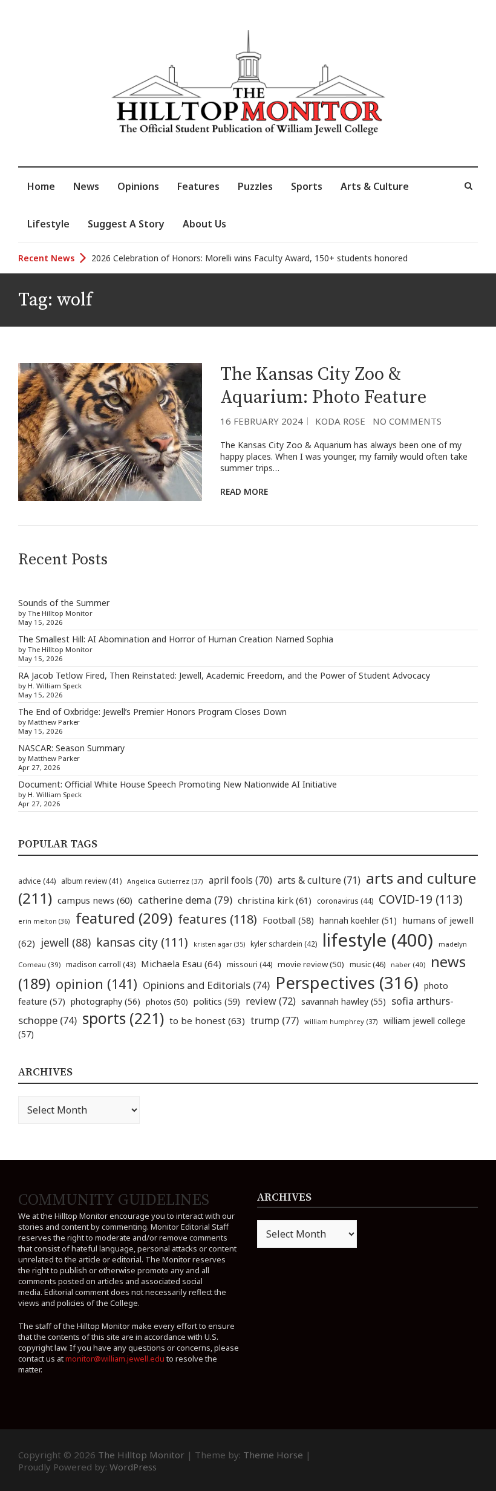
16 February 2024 (261, 421)
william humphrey (341, 1021)
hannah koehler (358, 920)
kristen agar (219, 944)
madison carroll (100, 964)
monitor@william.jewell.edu (115, 1358)
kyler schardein (283, 943)
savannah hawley (343, 1001)
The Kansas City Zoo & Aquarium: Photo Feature (323, 386)
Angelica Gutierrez (165, 881)
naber (408, 964)
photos (167, 1001)
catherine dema (185, 900)
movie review (311, 964)
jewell (66, 942)
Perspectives (347, 982)
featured (124, 918)
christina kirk (275, 900)
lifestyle (377, 940)
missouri (249, 964)
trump (274, 1020)
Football (288, 920)
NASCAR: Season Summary (71, 748)
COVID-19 (421, 899)
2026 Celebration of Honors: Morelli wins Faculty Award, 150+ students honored (249, 258)
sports (123, 1018)
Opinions (138, 186)
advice (37, 881)
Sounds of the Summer (63, 602)
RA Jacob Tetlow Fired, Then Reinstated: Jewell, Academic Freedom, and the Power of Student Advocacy (224, 675)
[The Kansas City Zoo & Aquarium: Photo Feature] (110, 432)
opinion (96, 984)
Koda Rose (340, 421)
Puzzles (255, 186)
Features (198, 186)
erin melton (44, 920)
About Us (204, 223)
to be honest (207, 1020)
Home (41, 186)
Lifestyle (48, 223)
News (86, 186)
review (271, 1001)
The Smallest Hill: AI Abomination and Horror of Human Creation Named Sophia (175, 639)
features (217, 919)
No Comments (407, 421)
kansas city (142, 942)
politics (217, 1001)
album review (91, 881)
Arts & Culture (375, 186)
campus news (94, 900)
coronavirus (345, 901)
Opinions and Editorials (206, 985)
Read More (244, 491)
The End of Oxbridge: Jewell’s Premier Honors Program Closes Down (152, 711)
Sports (306, 186)
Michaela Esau (181, 964)
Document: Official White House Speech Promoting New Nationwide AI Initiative (177, 784)
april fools (240, 880)
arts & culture (319, 880)
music (367, 964)
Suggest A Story (126, 223)
